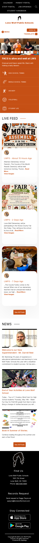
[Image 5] (15, 52)
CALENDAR (8, 3)
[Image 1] (3, 52)
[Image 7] (22, 52)
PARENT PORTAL (23, 3)
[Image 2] (6, 52)
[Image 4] (12, 52)
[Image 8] (25, 52)
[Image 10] (31, 52)
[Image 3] (9, 52)
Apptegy (24, 540)
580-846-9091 (21, 484)
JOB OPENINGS (24, 7)
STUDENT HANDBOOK (16, 11)
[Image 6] (19, 52)
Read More (19, 230)
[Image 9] (28, 52)
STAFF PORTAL (8, 7)
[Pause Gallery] (35, 52)
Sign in (32, 30)
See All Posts (19, 312)
